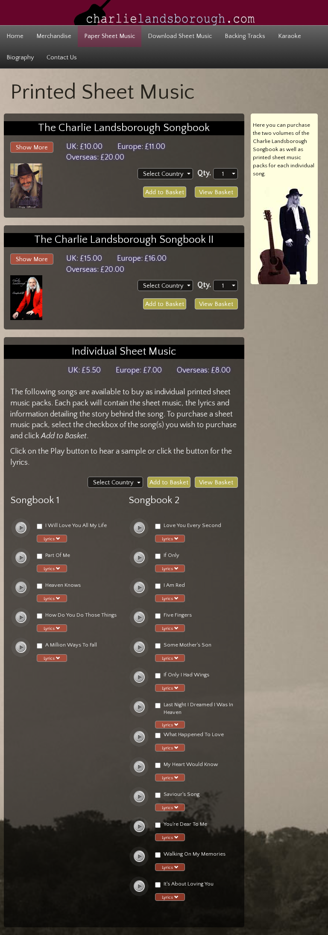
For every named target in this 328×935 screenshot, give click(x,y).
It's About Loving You (189, 884)
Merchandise (53, 36)
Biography (20, 57)
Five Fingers (178, 615)
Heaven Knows (63, 585)
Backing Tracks (245, 36)
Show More (32, 147)
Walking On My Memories (195, 854)
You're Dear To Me (185, 824)
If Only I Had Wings (186, 675)
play (20, 527)
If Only (171, 555)
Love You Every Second (192, 525)
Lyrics (50, 539)
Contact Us (62, 57)
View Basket (216, 192)
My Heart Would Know (191, 764)
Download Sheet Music (180, 36)
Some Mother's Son (187, 645)
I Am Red (174, 585)
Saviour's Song (181, 794)
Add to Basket (164, 192)
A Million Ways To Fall (71, 645)
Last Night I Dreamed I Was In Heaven (198, 708)
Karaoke (289, 36)
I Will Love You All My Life (76, 525)
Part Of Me (57, 555)
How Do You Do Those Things (81, 615)
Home (14, 36)
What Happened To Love (194, 734)
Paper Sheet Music (109, 36)
